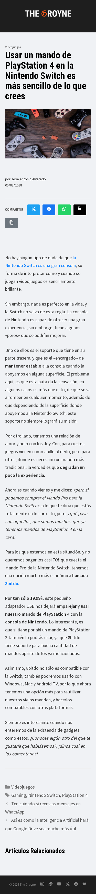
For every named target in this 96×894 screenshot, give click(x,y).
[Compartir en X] (33, 209)
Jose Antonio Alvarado (28, 179)
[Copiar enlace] (11, 223)
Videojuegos (13, 47)
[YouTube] (59, 885)
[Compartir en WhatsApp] (64, 209)
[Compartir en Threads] (80, 210)
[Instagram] (42, 885)
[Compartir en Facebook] (48, 209)
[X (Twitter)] (67, 885)
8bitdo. (12, 583)
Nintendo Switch (44, 795)
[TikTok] (50, 885)
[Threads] (84, 885)
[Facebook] (76, 885)
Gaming (18, 795)
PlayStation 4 (75, 795)
